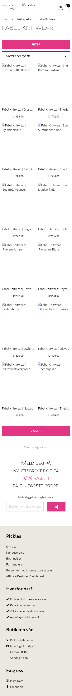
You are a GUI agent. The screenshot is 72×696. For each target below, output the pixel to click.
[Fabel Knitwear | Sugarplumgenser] (18, 203)
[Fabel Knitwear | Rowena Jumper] (18, 263)
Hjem (6, 19)
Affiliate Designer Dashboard (25, 576)
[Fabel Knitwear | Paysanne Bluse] (54, 263)
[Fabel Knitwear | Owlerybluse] (18, 323)
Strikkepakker (24, 19)
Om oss (11, 546)
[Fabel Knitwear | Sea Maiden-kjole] (54, 203)
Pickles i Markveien (22, 640)
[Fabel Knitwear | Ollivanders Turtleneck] (54, 323)
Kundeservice (15, 552)
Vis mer (36, 431)
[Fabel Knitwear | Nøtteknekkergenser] (18, 382)
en (60, 7)
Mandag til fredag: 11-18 (25, 646)
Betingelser (13, 558)
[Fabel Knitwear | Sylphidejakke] (18, 143)
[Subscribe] (56, 506)
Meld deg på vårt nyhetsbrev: (36, 497)
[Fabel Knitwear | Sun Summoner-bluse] (54, 143)
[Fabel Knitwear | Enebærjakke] (54, 382)
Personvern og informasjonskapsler (29, 570)
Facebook (16, 687)
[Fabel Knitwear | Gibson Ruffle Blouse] (18, 83)
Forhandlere (14, 564)
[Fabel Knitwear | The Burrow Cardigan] (54, 83)
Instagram (16, 681)
